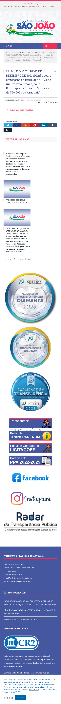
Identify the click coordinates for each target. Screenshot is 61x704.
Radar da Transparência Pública (35, 673)
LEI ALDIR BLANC (10, 619)
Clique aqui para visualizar (21, 110)
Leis (38, 102)
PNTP (15, 673)
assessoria (23, 659)
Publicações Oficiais (48, 102)
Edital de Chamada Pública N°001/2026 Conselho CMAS (29, 6)
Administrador (13, 100)
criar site (21, 656)
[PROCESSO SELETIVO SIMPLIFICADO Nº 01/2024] (17, 189)
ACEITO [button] (20, 697)
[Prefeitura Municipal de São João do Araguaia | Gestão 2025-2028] (30, 27)
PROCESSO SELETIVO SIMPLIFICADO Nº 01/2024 (18, 201)
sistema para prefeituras (38, 656)
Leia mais (33, 689)
